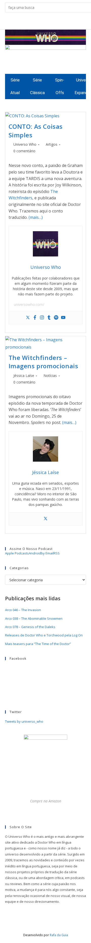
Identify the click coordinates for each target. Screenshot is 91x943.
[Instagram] (42, 317)
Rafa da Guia (59, 935)
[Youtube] (63, 317)
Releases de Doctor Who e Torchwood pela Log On (44, 635)
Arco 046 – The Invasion (23, 610)
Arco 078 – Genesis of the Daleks (30, 627)
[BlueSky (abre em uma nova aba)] (65, 22)
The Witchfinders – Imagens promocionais (43, 361)
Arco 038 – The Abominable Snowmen (33, 618)
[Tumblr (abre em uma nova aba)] (49, 22)
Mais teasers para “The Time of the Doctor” (38, 643)
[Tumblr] (49, 317)
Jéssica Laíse (23, 375)
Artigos (51, 144)
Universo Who (24, 144)
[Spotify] (56, 317)
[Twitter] (28, 317)
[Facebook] (35, 317)
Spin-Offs (59, 86)
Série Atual (15, 86)
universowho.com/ (29, 304)
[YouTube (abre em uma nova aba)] (57, 22)
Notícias (50, 375)
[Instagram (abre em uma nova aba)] (42, 22)
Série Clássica (37, 86)
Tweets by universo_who (24, 721)
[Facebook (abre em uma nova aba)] (34, 22)
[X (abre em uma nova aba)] (26, 22)
